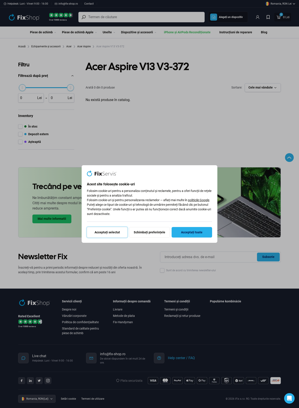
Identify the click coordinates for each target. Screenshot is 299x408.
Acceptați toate (191, 232)
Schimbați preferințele (149, 232)
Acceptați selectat (107, 232)
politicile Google (198, 200)
